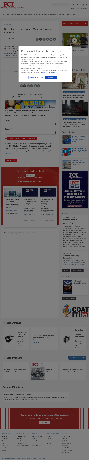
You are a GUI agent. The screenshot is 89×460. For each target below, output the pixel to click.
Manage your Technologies (36, 77)
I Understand (51, 77)
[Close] (69, 48)
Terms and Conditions (40, 66)
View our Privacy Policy (48, 72)
